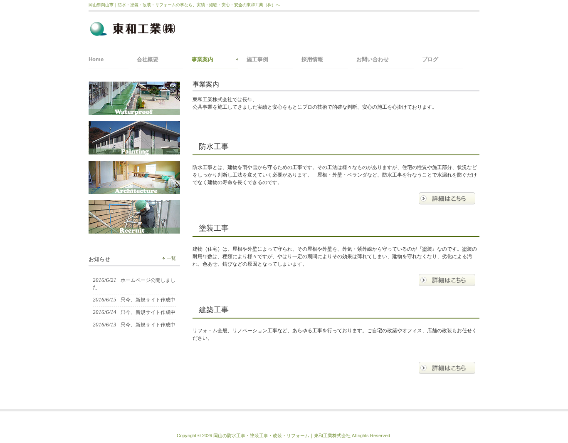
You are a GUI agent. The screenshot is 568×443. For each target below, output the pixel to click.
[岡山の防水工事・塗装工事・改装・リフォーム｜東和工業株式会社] (135, 35)
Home (96, 59)
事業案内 (202, 59)
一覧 (171, 258)
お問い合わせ (372, 59)
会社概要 (147, 59)
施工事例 (257, 59)
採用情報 (312, 59)
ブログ (430, 59)
